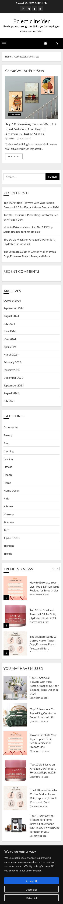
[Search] (56, 43)
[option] (31, 590)
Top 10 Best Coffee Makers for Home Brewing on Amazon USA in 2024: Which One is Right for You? (44, 823)
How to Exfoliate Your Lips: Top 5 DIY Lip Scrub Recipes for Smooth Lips (44, 586)
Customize (31, 889)
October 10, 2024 (40, 722)
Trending (9, 545)
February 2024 (12, 362)
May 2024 (10, 339)
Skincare (9, 522)
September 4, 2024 (40, 622)
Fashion (8, 459)
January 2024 (12, 369)
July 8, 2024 (24, 139)
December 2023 (13, 377)
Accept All (31, 881)
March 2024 (11, 354)
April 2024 (10, 346)
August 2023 (11, 393)
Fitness (8, 466)
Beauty (8, 435)
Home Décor (14, 115)
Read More (14, 156)
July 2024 (9, 323)
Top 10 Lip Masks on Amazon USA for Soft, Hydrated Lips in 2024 (43, 614)
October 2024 (12, 300)
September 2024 (14, 308)
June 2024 (10, 331)
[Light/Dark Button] (47, 43)
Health (8, 474)
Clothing (9, 451)
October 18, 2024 (40, 698)
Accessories (11, 427)
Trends (8, 553)
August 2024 (11, 315)
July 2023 (9, 400)
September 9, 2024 (40, 594)
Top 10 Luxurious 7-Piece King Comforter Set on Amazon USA (43, 713)
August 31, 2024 (39, 806)
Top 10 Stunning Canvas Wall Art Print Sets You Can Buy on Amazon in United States (31, 129)
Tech (6, 530)
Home (7, 482)
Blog (6, 443)
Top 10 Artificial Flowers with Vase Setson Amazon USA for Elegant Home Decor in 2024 (44, 685)
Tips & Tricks (12, 537)
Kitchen (8, 506)
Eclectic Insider (31, 21)
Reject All (31, 898)
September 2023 (14, 385)
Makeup (9, 514)
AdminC (11, 139)
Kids (6, 498)
